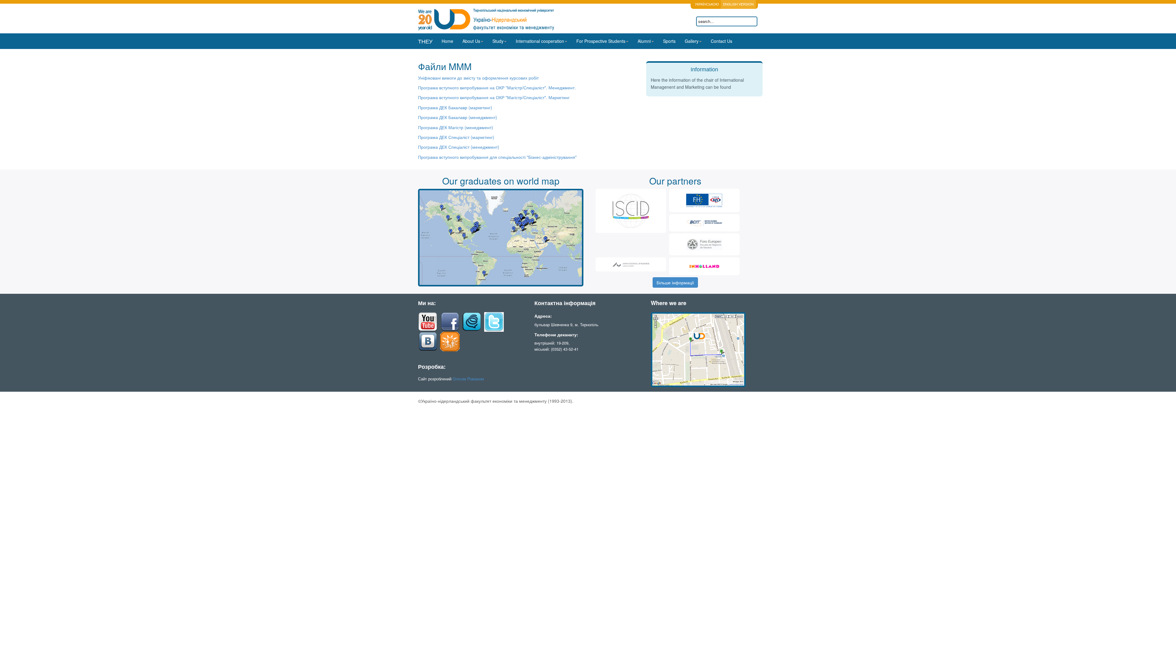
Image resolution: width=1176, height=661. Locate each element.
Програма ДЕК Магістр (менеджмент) (455, 127)
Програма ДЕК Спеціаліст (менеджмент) (458, 147)
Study (497, 41)
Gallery (692, 41)
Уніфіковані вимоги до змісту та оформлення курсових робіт (478, 78)
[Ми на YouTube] (428, 321)
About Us (471, 41)
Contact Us (721, 41)
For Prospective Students (600, 41)
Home (447, 41)
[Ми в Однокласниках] (450, 341)
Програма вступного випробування (454, 87)
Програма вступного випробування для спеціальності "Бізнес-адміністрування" (497, 157)
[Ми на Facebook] (450, 321)
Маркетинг (558, 97)
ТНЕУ (425, 41)
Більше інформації (675, 282)
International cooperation (540, 41)
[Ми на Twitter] (494, 321)
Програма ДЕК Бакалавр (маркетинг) (455, 107)
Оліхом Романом (468, 379)
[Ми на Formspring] (472, 321)
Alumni (644, 41)
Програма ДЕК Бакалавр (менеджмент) (457, 117)
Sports (669, 41)
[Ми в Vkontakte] (428, 341)
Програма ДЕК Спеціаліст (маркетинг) (456, 137)
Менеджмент (532, 87)
